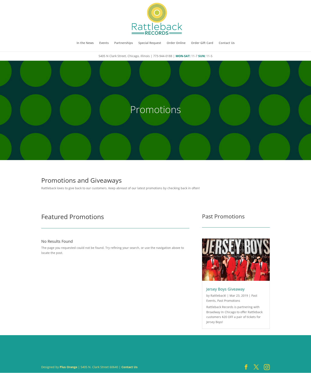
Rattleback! (218, 295)
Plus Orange (68, 367)
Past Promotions (228, 301)
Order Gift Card (202, 43)
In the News (85, 43)
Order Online (176, 43)
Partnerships (123, 43)
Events (104, 43)
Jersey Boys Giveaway (225, 289)
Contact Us (227, 43)
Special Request (149, 43)
